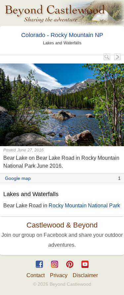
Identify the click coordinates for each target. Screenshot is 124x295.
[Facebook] (39, 269)
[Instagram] (54, 269)
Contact (35, 275)
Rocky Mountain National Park (84, 205)
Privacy (58, 275)
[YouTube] (85, 269)
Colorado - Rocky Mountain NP (62, 35)
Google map (18, 178)
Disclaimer (85, 275)
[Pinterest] (69, 269)
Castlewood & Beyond (62, 225)
